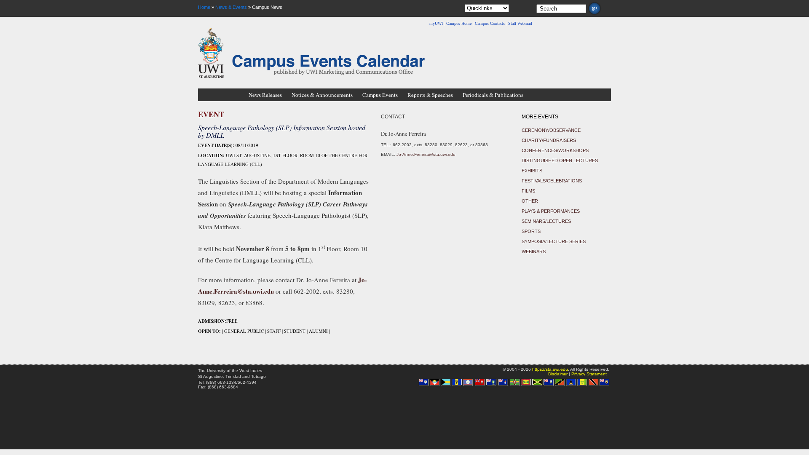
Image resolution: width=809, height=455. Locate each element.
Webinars (534, 251)
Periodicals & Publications (493, 95)
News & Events (231, 7)
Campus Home (458, 23)
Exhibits (532, 170)
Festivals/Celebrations (552, 180)
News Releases (265, 95)
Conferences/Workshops (555, 150)
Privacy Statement (589, 374)
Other (530, 200)
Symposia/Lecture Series (554, 241)
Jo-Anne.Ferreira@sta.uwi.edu (425, 154)
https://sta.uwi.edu (550, 369)
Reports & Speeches (430, 95)
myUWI (436, 23)
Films (528, 190)
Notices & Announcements (322, 95)
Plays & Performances (551, 211)
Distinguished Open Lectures (560, 160)
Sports (531, 231)
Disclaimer (558, 374)
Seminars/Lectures (546, 221)
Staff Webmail (520, 23)
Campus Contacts (490, 23)
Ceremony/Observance (551, 130)
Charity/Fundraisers (549, 140)
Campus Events (380, 95)
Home (204, 7)
